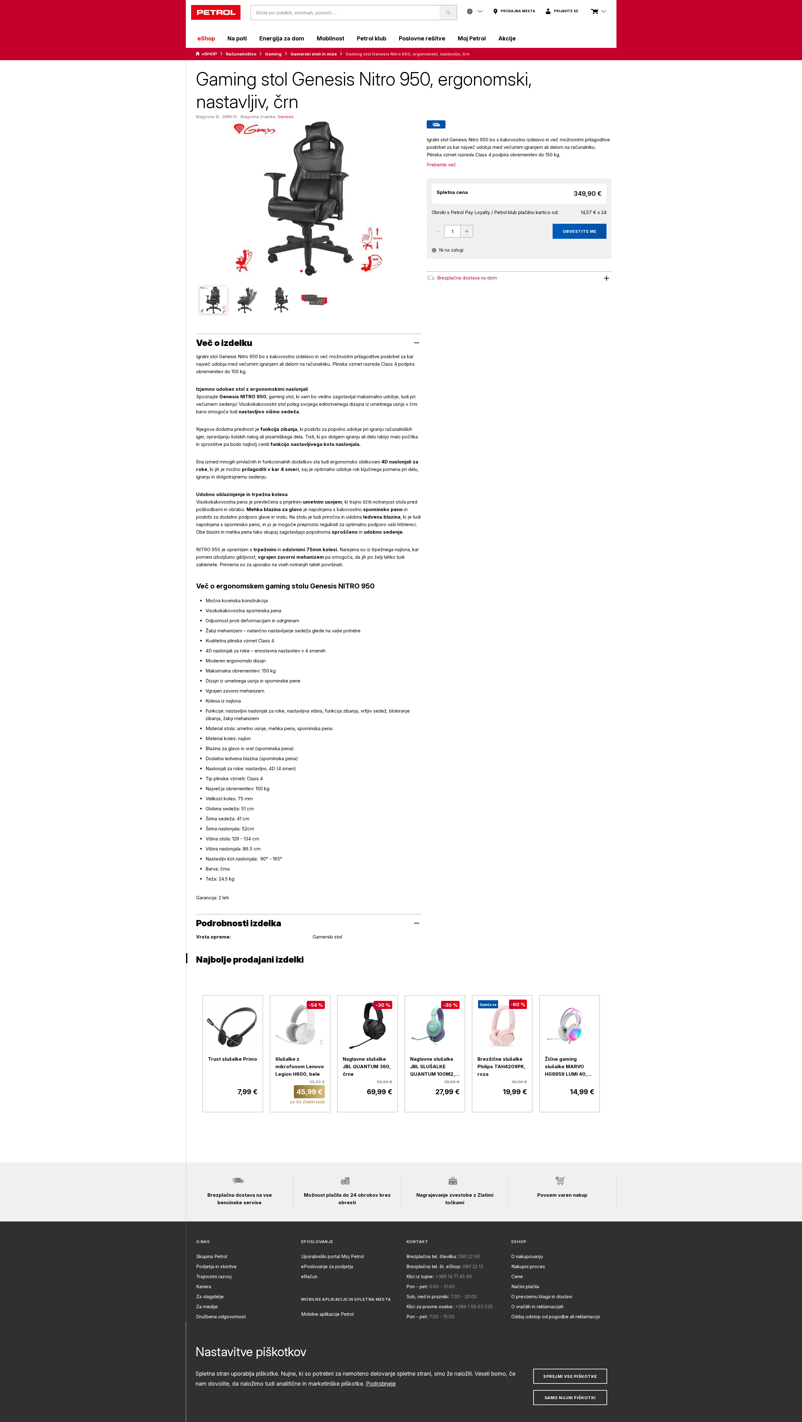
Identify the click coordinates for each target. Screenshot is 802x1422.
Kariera (203, 1286)
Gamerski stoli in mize (313, 53)
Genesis (286, 116)
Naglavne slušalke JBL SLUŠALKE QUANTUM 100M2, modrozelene (432, 1067)
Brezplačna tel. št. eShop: (433, 1266)
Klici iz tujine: (420, 1276)
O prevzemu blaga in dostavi (541, 1296)
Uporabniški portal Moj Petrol (332, 1256)
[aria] (206, 54)
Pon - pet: (417, 1286)
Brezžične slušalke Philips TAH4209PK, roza (501, 1066)
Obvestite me (579, 231)
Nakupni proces (528, 1266)
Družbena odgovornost (221, 1317)
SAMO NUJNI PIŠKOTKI (570, 1397)
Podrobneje (381, 1383)
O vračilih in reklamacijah (537, 1307)
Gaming (273, 53)
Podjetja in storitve (216, 1266)
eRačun (309, 1276)
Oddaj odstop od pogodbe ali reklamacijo (555, 1317)
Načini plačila (525, 1286)
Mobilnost (330, 38)
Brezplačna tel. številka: (431, 1256)
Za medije (207, 1307)
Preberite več (441, 165)
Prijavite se (566, 11)
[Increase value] (467, 231)
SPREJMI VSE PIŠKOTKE (570, 1376)
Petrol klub (371, 38)
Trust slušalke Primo (232, 1059)
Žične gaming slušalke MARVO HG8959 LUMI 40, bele (566, 1067)
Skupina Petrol (211, 1256)
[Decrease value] (438, 231)
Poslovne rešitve (422, 38)
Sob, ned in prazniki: (427, 1296)
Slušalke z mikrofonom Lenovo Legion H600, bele (299, 1066)
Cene (517, 1276)
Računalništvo (241, 53)
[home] (216, 12)
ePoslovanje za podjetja (327, 1266)
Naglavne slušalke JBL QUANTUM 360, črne (367, 1066)
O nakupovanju (527, 1256)
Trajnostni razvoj (214, 1276)
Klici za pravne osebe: (430, 1307)
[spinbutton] (452, 231)
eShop (206, 38)
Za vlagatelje (210, 1296)
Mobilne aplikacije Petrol (327, 1314)
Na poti (237, 38)
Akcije (507, 38)
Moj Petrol (472, 38)
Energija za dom (281, 38)
